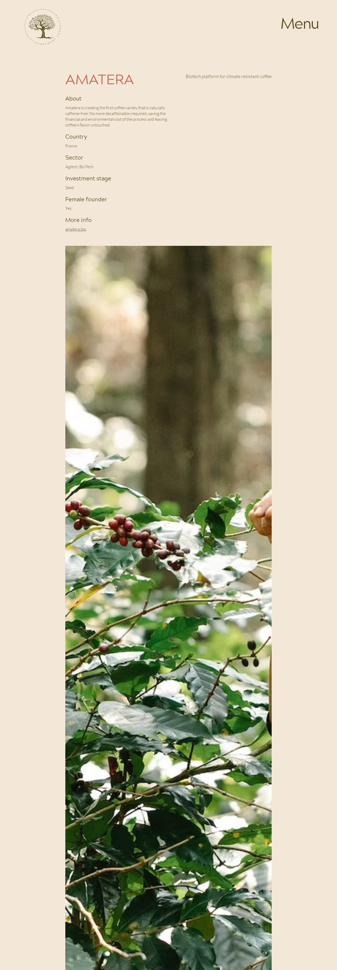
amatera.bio (75, 229)
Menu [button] (299, 24)
